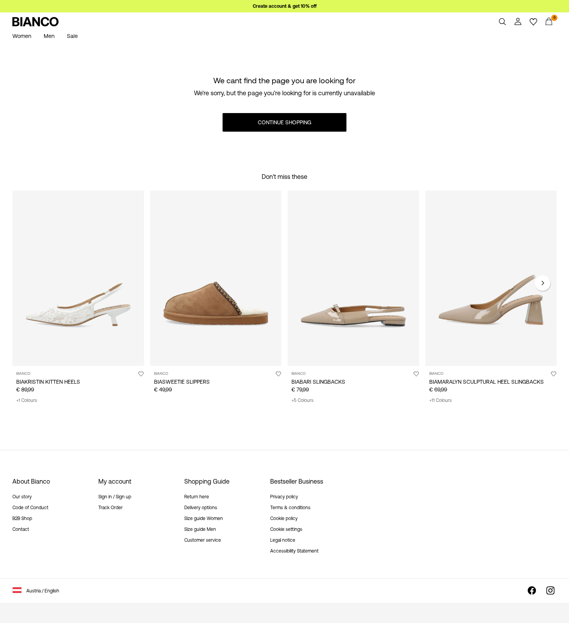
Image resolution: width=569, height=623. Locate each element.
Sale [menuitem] (72, 36)
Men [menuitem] (49, 36)
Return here (196, 496)
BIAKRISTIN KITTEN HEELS (48, 382)
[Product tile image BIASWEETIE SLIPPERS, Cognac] (216, 278)
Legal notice (282, 540)
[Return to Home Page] (35, 21)
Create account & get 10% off (285, 6)
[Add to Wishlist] (141, 373)
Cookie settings (286, 529)
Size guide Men (200, 529)
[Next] (542, 283)
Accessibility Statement (294, 551)
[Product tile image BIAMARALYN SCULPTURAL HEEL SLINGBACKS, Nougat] (491, 278)
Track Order (110, 507)
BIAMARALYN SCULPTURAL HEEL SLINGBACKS (486, 382)
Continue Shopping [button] (284, 122)
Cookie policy (284, 518)
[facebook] (532, 590)
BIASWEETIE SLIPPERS (182, 382)
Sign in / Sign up (114, 496)
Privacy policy (284, 496)
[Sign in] (518, 21)
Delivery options (200, 507)
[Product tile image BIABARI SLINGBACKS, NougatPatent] (353, 278)
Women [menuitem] (21, 36)
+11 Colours (440, 400)
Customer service (202, 540)
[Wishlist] (533, 21)
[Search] (502, 21)
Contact (20, 529)
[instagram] (550, 590)
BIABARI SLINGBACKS (318, 382)
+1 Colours (26, 400)
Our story (22, 496)
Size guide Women (203, 518)
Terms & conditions (290, 507)
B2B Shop (22, 518)
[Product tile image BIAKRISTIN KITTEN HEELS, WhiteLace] (78, 278)
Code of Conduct (30, 507)
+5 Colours (302, 400)
